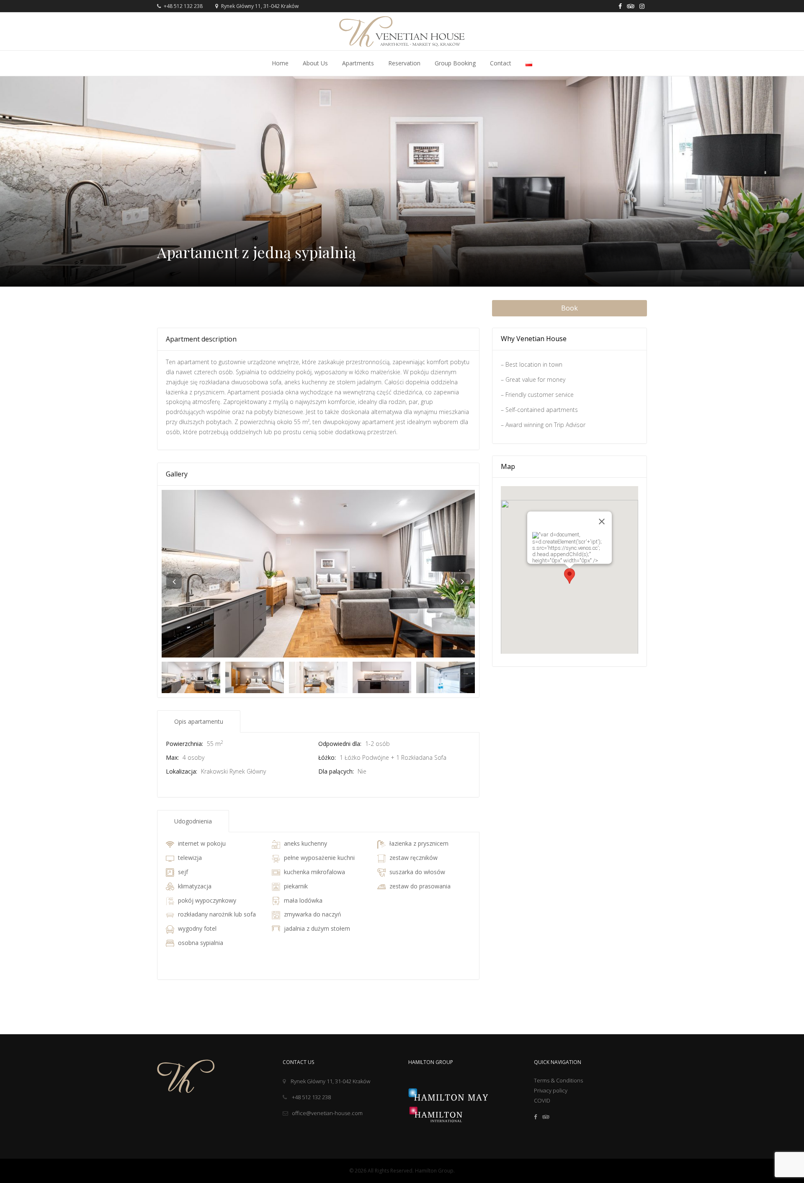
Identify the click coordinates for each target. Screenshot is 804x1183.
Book (569, 308)
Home (280, 63)
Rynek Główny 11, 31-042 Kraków (330, 1081)
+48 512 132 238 (182, 6)
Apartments (358, 63)
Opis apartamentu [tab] (198, 721)
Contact (500, 63)
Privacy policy (550, 1090)
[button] (569, 576)
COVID (542, 1100)
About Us (315, 63)
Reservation (404, 63)
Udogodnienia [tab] (193, 821)
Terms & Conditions (558, 1080)
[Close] (602, 522)
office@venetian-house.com (327, 1113)
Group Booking (455, 63)
